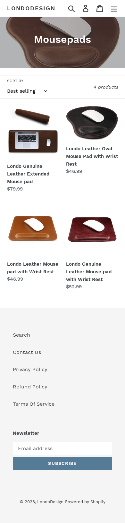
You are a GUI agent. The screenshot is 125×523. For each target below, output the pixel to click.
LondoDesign (31, 8)
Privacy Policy (30, 369)
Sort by (15, 81)
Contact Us (27, 352)
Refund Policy (30, 387)
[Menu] (114, 8)
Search (21, 335)
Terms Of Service (33, 404)
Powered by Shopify (85, 501)
